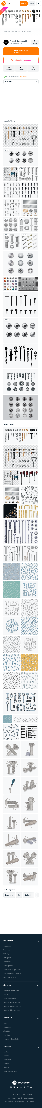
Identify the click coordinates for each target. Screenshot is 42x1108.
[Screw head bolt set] (28, 256)
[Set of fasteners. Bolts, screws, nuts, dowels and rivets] (11, 762)
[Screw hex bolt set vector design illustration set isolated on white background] (13, 274)
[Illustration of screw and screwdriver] (11, 1093)
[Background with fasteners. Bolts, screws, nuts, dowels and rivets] (16, 973)
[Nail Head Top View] (20, 331)
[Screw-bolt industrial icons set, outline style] (11, 205)
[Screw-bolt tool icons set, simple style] (11, 222)
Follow (35, 43)
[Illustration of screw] (11, 1020)
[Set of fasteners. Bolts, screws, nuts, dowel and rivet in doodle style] (11, 798)
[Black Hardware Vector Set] (20, 439)
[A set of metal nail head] (20, 490)
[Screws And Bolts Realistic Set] (11, 612)
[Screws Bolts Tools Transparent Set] (10, 173)
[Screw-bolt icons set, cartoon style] (10, 352)
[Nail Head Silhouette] (20, 387)
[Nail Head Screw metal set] (13, 367)
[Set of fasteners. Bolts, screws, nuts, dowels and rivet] (11, 743)
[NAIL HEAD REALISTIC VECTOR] (20, 413)
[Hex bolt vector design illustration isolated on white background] (11, 291)
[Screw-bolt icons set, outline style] (11, 239)
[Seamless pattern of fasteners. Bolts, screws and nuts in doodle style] (11, 871)
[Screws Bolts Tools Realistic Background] (28, 611)
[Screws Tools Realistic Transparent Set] (20, 134)
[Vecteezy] (3, 3)
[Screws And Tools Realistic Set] (11, 257)
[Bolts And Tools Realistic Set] (20, 519)
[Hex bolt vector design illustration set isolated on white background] (13, 189)
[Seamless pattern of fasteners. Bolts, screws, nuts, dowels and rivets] (11, 689)
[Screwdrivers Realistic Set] (12, 577)
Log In (32, 3)
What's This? (23, 76)
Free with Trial (21, 51)
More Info (8, 81)
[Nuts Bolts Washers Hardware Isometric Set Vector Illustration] (11, 309)
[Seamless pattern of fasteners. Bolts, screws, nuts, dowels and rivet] (11, 780)
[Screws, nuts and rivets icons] (20, 464)
